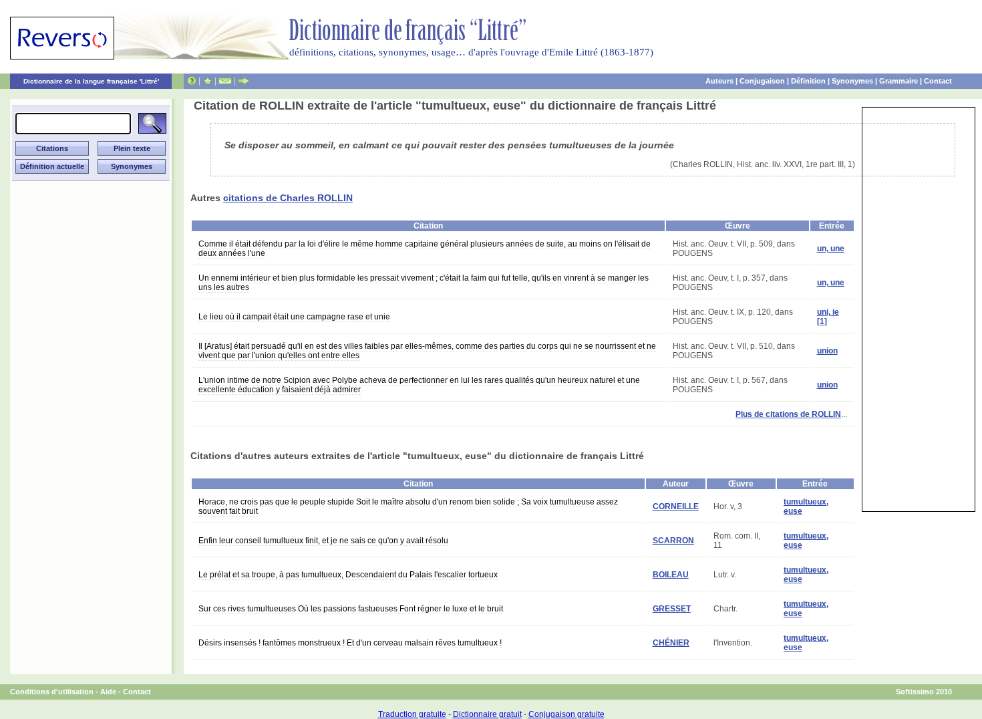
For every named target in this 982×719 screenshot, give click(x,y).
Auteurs (719, 81)
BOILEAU (671, 574)
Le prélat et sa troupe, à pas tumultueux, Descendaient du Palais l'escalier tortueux (348, 574)
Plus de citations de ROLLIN (788, 414)
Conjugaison (762, 81)
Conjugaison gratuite (566, 714)
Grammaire (898, 81)
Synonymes (852, 81)
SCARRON (673, 540)
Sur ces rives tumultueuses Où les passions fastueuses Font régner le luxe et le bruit (350, 608)
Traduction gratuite (412, 714)
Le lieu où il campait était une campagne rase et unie (294, 316)
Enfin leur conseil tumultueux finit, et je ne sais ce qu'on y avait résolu (323, 540)
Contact (938, 81)
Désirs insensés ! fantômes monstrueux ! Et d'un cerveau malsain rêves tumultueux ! (350, 643)
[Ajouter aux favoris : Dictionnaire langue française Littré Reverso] (207, 81)
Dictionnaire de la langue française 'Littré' (91, 81)
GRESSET (672, 608)
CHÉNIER (671, 643)
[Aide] (191, 81)
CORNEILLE (676, 506)
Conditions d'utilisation (52, 692)
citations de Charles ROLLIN (288, 197)
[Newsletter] (225, 81)
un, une (830, 248)
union (827, 350)
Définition (808, 81)
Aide (108, 692)
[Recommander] (243, 81)
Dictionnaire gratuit (487, 714)
